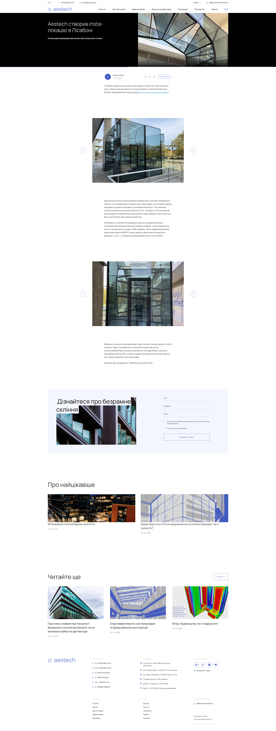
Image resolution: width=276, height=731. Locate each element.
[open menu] (226, 9)
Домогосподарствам (161, 9)
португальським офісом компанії (153, 92)
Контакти (146, 718)
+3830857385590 (102, 687)
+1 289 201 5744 (102, 682)
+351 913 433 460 (102, 673)
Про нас (146, 703)
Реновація (183, 9)
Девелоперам (138, 9)
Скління (102, 9)
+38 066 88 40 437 (103, 663)
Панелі (214, 9)
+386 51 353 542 (102, 677)
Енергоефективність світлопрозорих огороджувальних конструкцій (132, 625)
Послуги (146, 707)
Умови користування (201, 716)
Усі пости (219, 576)
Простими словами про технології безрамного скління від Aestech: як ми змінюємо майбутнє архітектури (71, 627)
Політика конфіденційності (203, 719)
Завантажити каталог (204, 703)
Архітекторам (118, 9)
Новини (146, 714)
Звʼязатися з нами (203, 670)
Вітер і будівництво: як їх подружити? (195, 623)
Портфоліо (200, 9)
